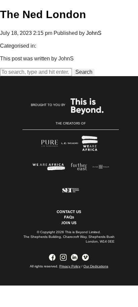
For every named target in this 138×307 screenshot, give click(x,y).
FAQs (69, 217)
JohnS (93, 33)
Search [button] (83, 72)
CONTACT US (69, 212)
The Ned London (43, 14)
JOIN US (68, 223)
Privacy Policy (69, 266)
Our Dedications (95, 266)
